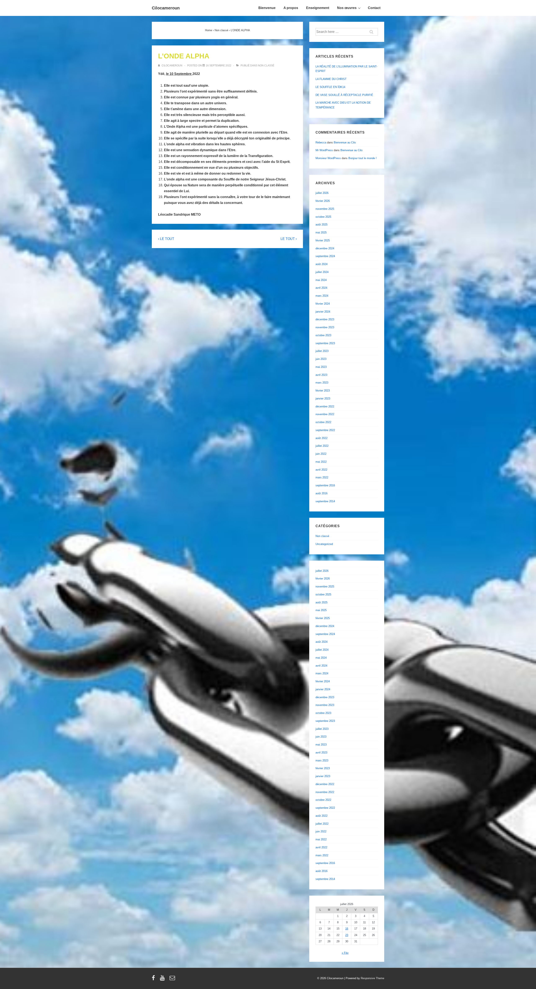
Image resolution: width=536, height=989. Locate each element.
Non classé (266, 65)
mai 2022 (321, 461)
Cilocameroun (166, 8)
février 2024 (323, 303)
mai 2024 (321, 280)
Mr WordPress (324, 150)
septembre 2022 (325, 430)
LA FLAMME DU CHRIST (331, 79)
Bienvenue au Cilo (345, 142)
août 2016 (321, 493)
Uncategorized (324, 544)
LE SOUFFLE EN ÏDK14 (330, 87)
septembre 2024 (325, 256)
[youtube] (163, 979)
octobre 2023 (323, 335)
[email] (173, 979)
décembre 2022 (325, 406)
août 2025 (321, 224)
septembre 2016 (325, 485)
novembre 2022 (325, 414)
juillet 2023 (322, 351)
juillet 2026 (322, 192)
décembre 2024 (325, 248)
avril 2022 (321, 469)
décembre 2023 (325, 319)
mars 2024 (322, 295)
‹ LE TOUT (166, 239)
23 (346, 935)
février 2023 (323, 390)
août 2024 (321, 264)
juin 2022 (321, 453)
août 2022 (321, 438)
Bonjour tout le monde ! (362, 158)
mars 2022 (322, 477)
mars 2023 (322, 382)
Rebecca (321, 142)
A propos (290, 8)
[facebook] (154, 979)
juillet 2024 (322, 272)
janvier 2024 (323, 311)
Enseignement (317, 8)
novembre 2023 (325, 327)
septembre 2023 (325, 343)
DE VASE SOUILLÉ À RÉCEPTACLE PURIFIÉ (344, 95)
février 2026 (323, 200)
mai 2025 (321, 232)
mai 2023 (321, 366)
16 (346, 928)
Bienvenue (267, 8)
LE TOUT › (289, 239)
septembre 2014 (325, 501)
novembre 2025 (325, 208)
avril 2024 (321, 287)
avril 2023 (321, 374)
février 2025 (323, 240)
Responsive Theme (372, 978)
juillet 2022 (322, 445)
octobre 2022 (323, 422)
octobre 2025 (323, 216)
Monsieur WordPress (328, 158)
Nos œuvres (347, 8)
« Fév (345, 952)
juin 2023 (321, 359)
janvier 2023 (323, 398)
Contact (374, 8)
